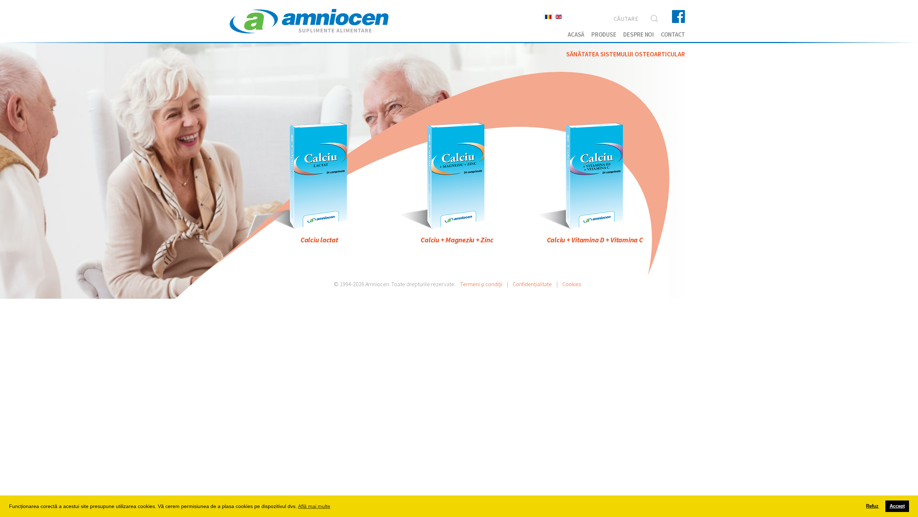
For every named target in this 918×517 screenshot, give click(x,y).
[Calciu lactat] (319, 175)
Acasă (576, 34)
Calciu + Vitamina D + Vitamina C (595, 239)
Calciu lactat (319, 239)
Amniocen (309, 21)
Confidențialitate (532, 284)
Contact (673, 34)
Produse (603, 34)
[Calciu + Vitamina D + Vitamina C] (595, 175)
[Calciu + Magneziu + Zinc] (457, 175)
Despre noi (638, 34)
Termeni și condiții (481, 284)
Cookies (571, 284)
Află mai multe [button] (314, 506)
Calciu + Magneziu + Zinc (457, 239)
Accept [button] (897, 506)
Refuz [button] (872, 506)
